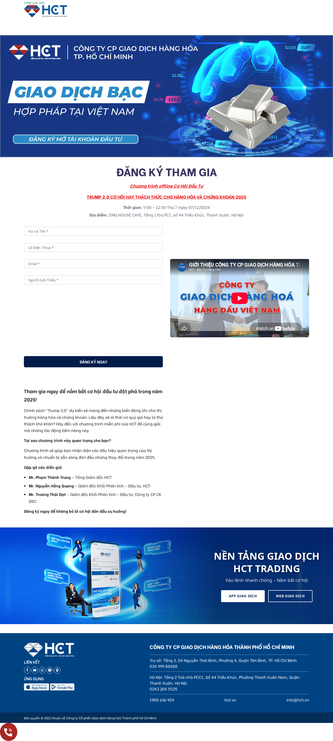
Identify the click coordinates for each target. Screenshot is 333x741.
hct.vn (230, 699)
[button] (271, 150)
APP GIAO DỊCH (243, 596)
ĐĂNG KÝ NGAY (93, 361)
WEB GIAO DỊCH (290, 596)
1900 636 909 (34, 2)
